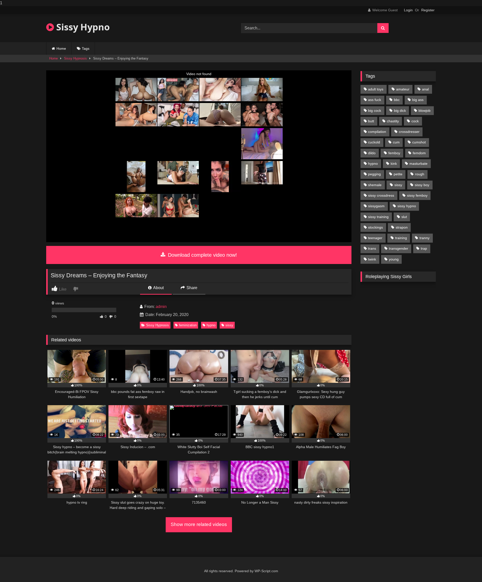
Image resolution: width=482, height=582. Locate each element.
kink (394, 164)
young (394, 259)
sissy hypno (406, 206)
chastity (393, 121)
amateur (402, 89)
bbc (397, 100)
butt (371, 121)
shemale (375, 185)
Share (191, 288)
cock (415, 121)
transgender (398, 248)
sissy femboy (417, 195)
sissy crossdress (381, 195)
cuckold (374, 142)
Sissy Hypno (82, 27)
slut (404, 217)
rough (419, 174)
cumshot (419, 142)
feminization (188, 325)
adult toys (375, 89)
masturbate (418, 164)
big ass (418, 100)
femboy (394, 153)
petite (398, 174)
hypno (211, 325)
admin (161, 306)
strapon (402, 227)
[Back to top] (466, 568)
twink (372, 259)
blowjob (424, 111)
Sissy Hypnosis (75, 58)
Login (408, 10)
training (401, 238)
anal (425, 89)
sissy (229, 325)
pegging (374, 174)
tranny (424, 238)
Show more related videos (199, 524)
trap (424, 248)
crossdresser (409, 132)
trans (372, 248)
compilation (377, 132)
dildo (372, 153)
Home (61, 48)
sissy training (378, 217)
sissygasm (376, 206)
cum (396, 142)
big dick (400, 111)
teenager (375, 238)
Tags (85, 48)
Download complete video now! (201, 255)
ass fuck (374, 100)
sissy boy (422, 185)
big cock (374, 111)
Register (428, 10)
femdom (419, 153)
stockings (375, 227)
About (158, 288)
